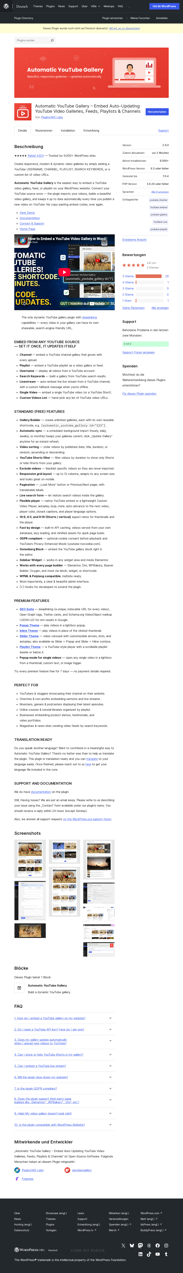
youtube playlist (158, 229)
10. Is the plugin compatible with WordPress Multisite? (49, 1125)
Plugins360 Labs (52, 117)
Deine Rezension (133, 308)
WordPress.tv (87, 1230)
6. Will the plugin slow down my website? (41, 1077)
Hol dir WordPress (164, 6)
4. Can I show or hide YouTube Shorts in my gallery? (48, 1054)
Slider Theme (29, 636)
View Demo (27, 212)
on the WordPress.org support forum (87, 819)
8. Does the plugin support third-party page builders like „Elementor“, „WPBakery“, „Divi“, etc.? (46, 1100)
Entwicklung (91, 130)
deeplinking (89, 317)
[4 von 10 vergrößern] (75, 844)
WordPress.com (151, 1213)
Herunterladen (157, 111)
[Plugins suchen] (52, 40)
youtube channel (158, 200)
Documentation (30, 218)
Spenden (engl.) (120, 1224)
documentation (41, 792)
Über (17, 1213)
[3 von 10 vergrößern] (41, 928)
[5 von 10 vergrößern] (75, 871)
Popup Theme (29, 625)
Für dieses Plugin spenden (139, 393)
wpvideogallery (82, 1170)
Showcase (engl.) (56, 1213)
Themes (51, 1218)
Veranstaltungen (118, 1218)
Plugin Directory (23, 18)
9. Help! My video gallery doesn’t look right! (43, 1113)
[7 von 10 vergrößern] (110, 887)
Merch (114, 1230)
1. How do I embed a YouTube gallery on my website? (49, 1018)
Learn (81, 1213)
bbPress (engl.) (151, 1224)
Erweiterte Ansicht (134, 239)
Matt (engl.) (149, 1218)
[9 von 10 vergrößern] (110, 929)
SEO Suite (27, 609)
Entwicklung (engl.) (89, 1224)
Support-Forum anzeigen (138, 352)
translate (92, 759)
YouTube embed (158, 207)
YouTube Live (160, 222)
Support (163, 130)
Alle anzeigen (160, 308)
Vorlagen (51, 1230)
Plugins (50, 1224)
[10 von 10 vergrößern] (110, 947)
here (88, 764)
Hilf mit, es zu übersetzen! (124, 28)
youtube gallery (159, 214)
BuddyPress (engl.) (154, 1230)
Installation (68, 130)
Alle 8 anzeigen (160, 191)
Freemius (27, 1179)
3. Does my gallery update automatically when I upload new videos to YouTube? (40, 1041)
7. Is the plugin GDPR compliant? (35, 1088)
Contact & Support (32, 223)
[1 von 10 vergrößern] (41, 844)
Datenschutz (21, 1230)
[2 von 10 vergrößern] (41, 885)
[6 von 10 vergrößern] (110, 844)
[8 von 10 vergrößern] (110, 911)
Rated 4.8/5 (36, 155)
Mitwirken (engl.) (119, 1213)
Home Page (27, 229)
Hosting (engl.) (23, 1224)
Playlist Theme (30, 647)
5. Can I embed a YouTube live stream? (40, 1066)
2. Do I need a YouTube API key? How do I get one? (49, 1029)
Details (22, 130)
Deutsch (53, 1250)
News (17, 1218)
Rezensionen (43, 130)
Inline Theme (29, 630)
